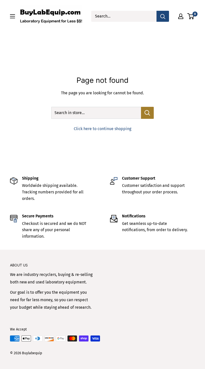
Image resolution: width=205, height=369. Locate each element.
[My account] (180, 16)
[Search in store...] (147, 113)
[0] (191, 16)
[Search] (162, 16)
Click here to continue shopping (102, 128)
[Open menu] (12, 16)
